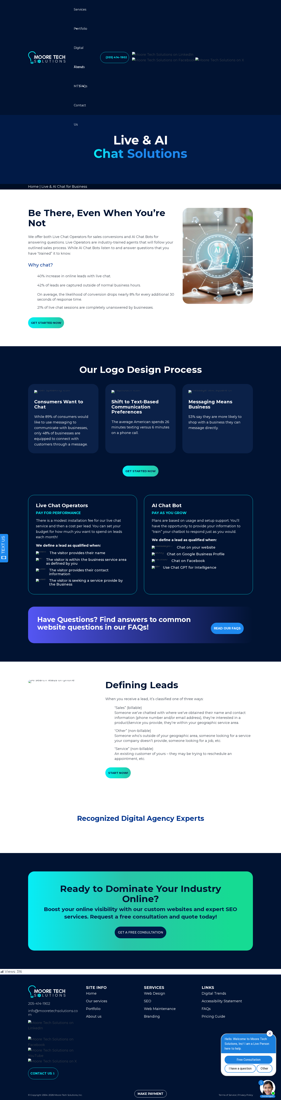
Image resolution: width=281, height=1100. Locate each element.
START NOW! (118, 773)
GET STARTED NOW (46, 323)
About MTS (79, 71)
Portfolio (80, 28)
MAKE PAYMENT (150, 1094)
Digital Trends (79, 51)
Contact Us (80, 109)
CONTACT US (41, 1073)
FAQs (83, 86)
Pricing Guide (213, 1016)
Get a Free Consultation (140, 932)
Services (80, 9)
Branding (152, 1016)
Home (33, 187)
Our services (96, 1001)
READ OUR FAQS (227, 628)
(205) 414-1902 (116, 57)
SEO (147, 1001)
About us (94, 1016)
